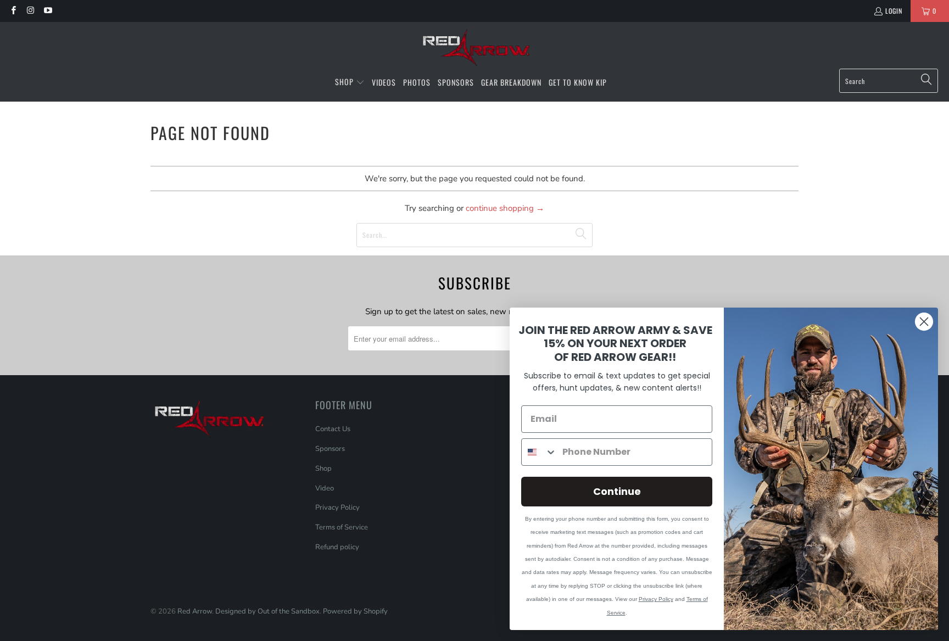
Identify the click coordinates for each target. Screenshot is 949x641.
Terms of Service (341, 527)
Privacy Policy (337, 507)
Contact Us (332, 429)
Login (893, 10)
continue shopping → (505, 208)
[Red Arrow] (474, 48)
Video (324, 488)
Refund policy (337, 547)
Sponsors (330, 449)
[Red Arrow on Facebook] (13, 10)
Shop (323, 468)
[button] (350, 82)
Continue (617, 491)
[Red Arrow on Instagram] (30, 10)
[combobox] (539, 452)
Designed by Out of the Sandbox (267, 611)
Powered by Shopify (355, 611)
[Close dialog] (924, 321)
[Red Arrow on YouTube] (47, 10)
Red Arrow (194, 611)
